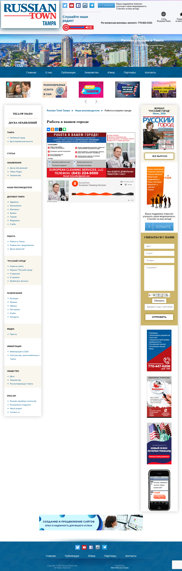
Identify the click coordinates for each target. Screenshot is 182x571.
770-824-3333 (145, 23)
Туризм (13, 217)
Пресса (13, 334)
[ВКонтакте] (48, 129)
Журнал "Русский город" (21, 270)
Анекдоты (14, 317)
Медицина (15, 220)
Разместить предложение (22, 245)
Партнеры (130, 72)
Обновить (159, 301)
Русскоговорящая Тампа (21, 384)
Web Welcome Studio (120, 568)
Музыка (13, 302)
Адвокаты (14, 202)
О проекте (14, 277)
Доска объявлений (23, 122)
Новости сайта (16, 266)
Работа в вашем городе (118, 110)
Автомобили (15, 206)
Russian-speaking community (23, 401)
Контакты (150, 72)
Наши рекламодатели (87, 110)
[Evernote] (64, 129)
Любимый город (17, 138)
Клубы (13, 313)
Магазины (14, 209)
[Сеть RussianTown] (162, 13)
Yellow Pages (23, 113)
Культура (14, 298)
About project (16, 408)
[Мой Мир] (56, 129)
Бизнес (13, 213)
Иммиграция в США (19, 351)
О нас (48, 72)
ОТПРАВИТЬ (159, 317)
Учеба (13, 224)
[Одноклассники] (52, 129)
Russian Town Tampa (58, 110)
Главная (31, 72)
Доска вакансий (17, 249)
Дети (12, 376)
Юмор (111, 72)
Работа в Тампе (17, 241)
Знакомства (92, 72)
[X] (60, 129)
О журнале (15, 273)
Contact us (15, 412)
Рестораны (15, 309)
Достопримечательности (21, 141)
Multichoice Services (19, 281)
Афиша (13, 306)
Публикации (68, 72)
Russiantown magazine (20, 405)
